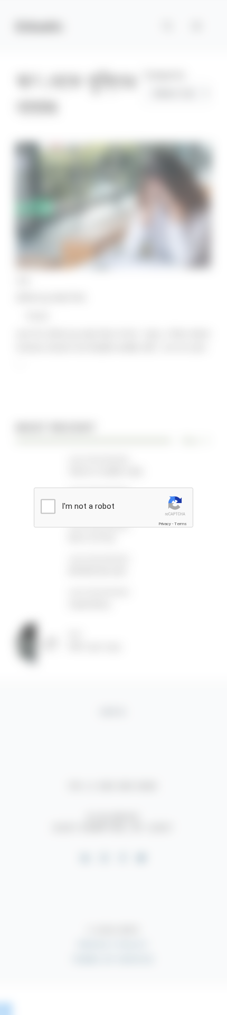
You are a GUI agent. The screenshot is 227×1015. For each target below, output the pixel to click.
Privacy (164, 523)
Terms (180, 523)
